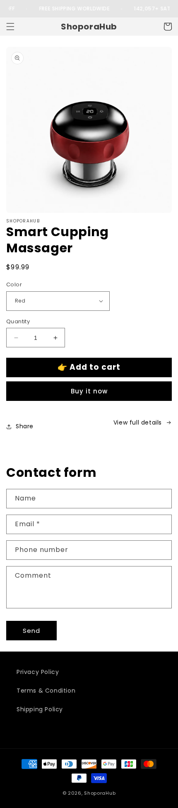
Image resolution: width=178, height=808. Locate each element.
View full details (137, 422)
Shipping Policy (40, 709)
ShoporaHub (99, 793)
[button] (10, 26)
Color (14, 284)
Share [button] (25, 426)
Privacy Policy (38, 672)
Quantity (18, 321)
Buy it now (89, 391)
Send (31, 630)
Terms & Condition (46, 690)
